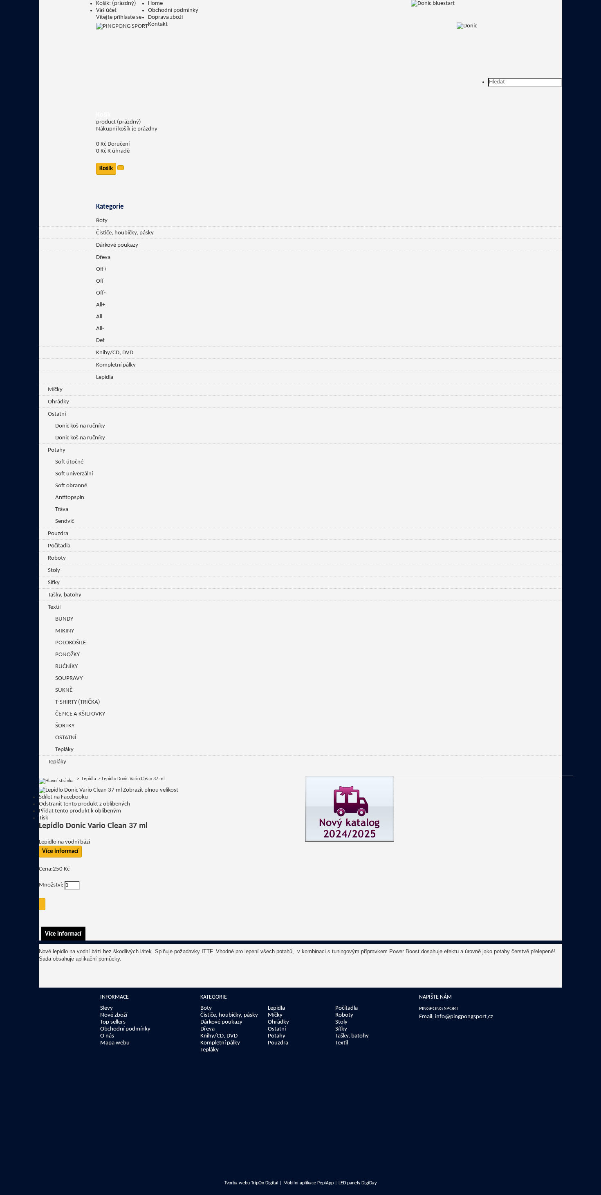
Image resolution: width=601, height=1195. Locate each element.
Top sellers (113, 1022)
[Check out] (120, 167)
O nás (107, 1036)
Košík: (116, 3)
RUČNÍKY (66, 667)
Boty (102, 221)
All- (100, 329)
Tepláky (64, 750)
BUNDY (64, 619)
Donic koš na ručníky (80, 426)
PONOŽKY (67, 655)
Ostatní (57, 414)
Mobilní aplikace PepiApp (308, 1183)
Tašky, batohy (64, 595)
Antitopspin (69, 498)
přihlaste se (127, 17)
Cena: (46, 869)
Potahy (56, 450)
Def (100, 341)
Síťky (54, 583)
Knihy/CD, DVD (114, 353)
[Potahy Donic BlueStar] (433, 3)
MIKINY (64, 631)
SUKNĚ (63, 690)
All (99, 317)
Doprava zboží (165, 17)
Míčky (55, 390)
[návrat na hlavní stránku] (56, 778)
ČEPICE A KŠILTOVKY (80, 714)
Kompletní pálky (116, 365)
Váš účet (106, 10)
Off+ (101, 269)
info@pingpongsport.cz (464, 1017)
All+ (100, 305)
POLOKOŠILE (70, 643)
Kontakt (158, 24)
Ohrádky (58, 402)
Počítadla (59, 546)
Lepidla (104, 377)
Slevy (106, 1008)
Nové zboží (113, 1015)
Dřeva (103, 257)
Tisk (43, 818)
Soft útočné (69, 462)
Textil (54, 607)
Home (155, 3)
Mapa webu (115, 1043)
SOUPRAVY (69, 678)
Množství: (52, 885)
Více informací (60, 851)
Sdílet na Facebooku (63, 797)
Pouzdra (58, 534)
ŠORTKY (64, 726)
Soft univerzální (74, 474)
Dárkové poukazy (117, 245)
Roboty (57, 558)
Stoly (54, 570)
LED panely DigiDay (358, 1183)
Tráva (61, 509)
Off (100, 281)
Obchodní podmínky (173, 10)
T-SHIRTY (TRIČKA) (77, 702)
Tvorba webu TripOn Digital (251, 1183)
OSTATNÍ (65, 738)
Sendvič (64, 521)
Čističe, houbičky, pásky (125, 233)
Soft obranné (71, 486)
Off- (101, 293)
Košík (103, 115)
